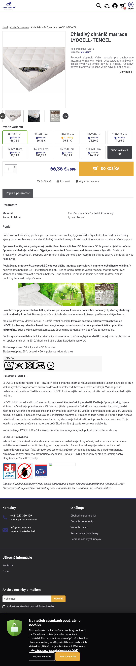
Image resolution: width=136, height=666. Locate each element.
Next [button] (65, 116)
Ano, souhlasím (68, 656)
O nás (5, 571)
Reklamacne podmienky (84, 533)
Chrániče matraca (19, 27)
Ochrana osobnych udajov (85, 539)
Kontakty (7, 565)
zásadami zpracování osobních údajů (37, 606)
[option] (13, 116)
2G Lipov (86, 51)
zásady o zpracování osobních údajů (56, 650)
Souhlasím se (30, 606)
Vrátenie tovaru (79, 527)
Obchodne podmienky (83, 515)
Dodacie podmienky (82, 521)
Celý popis (126, 71)
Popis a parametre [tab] (18, 193)
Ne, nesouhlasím (42, 656)
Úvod (5, 27)
